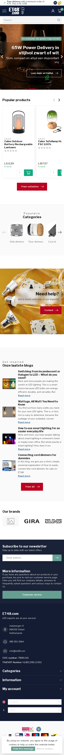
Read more (24, 395)
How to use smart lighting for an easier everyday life (39, 430)
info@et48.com (17, 651)
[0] (60, 11)
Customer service (32, 594)
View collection (30, 186)
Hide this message (23, 748)
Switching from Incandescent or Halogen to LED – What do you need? (39, 374)
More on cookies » (45, 748)
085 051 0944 (16, 641)
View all (30, 486)
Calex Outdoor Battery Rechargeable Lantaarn (18, 144)
